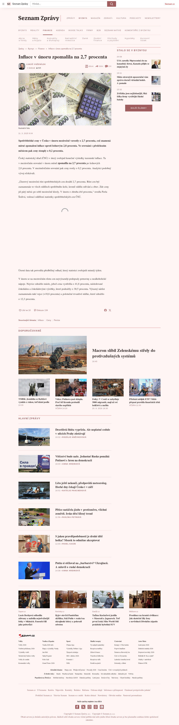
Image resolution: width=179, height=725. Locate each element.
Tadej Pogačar (47, 656)
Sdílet (101, 66)
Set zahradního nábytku (108, 674)
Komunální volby (24, 663)
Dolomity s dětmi (120, 663)
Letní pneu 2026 (143, 645)
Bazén (58, 674)
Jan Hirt (45, 652)
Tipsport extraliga (72, 652)
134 (109, 66)
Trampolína (78, 674)
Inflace (41, 320)
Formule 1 (69, 659)
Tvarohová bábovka (96, 656)
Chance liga (70, 645)
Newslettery (102, 695)
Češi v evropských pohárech (118, 670)
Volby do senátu (23, 659)
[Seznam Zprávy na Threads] (96, 707)
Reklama (85, 690)
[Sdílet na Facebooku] (105, 310)
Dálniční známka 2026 (145, 648)
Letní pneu (96, 677)
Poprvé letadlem (119, 648)
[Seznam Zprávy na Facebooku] (77, 707)
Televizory (114, 677)
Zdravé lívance (95, 652)
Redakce (77, 690)
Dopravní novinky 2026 (146, 652)
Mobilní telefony (58, 677)
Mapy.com (68, 670)
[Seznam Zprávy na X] (83, 707)
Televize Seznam (60, 695)
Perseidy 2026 (91, 670)
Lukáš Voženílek (36, 64)
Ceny (48, 320)
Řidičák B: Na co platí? (146, 656)
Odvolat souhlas (115, 695)
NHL (68, 663)
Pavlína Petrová (72, 517)
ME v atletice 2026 (72, 656)
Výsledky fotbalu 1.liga (74, 648)
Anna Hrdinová (71, 464)
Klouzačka (95, 674)
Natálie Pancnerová (74, 491)
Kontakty (68, 690)
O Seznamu (41, 690)
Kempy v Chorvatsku (121, 645)
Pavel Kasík (69, 544)
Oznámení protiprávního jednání (137, 690)
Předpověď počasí (79, 670)
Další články (139, 108)
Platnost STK (142, 663)
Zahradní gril (122, 674)
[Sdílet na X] (110, 310)
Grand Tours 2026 (48, 663)
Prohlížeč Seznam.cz (44, 695)
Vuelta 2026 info (47, 645)
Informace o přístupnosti (113, 690)
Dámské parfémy (85, 677)
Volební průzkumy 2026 (26, 648)
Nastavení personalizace (132, 695)
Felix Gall (45, 659)
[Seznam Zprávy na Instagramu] (89, 707)
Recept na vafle (95, 659)
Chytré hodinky (125, 677)
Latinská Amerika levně (122, 659)
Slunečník (87, 674)
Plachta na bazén (67, 674)
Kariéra (51, 690)
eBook (91, 66)
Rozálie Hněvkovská (74, 437)
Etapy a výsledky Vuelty (50, 648)
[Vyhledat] (111, 4)
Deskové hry (105, 677)
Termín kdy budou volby (26, 656)
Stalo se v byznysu (132, 50)
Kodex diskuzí (90, 695)
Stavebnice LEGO (72, 677)
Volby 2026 (22, 645)
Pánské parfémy (137, 677)
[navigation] (3, 4)
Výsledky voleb (23, 652)
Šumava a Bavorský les (122, 652)
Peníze (57, 320)
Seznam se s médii (76, 695)
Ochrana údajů (96, 690)
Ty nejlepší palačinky (97, 645)
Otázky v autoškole (144, 659)
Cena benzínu (102, 670)
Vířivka (130, 674)
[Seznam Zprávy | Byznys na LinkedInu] (102, 707)
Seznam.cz (170, 4)
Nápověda (59, 690)
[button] (64, 99)
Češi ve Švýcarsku (120, 656)
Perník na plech (95, 663)
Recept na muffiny (96, 648)
